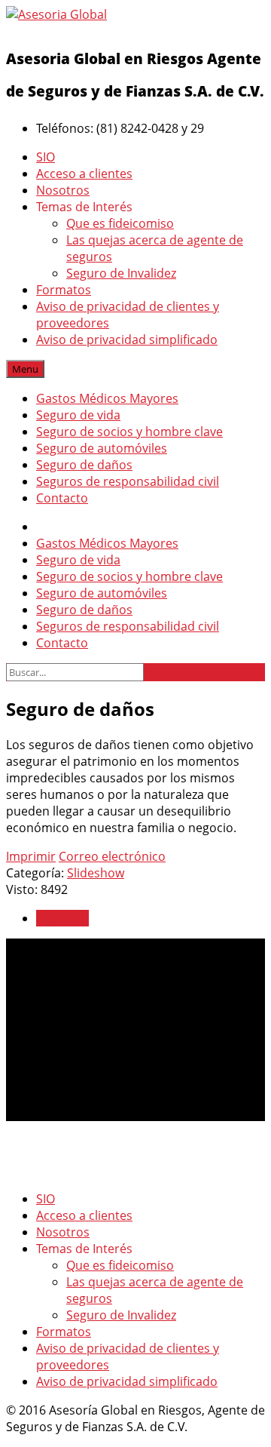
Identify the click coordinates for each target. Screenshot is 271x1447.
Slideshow (95, 873)
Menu (25, 369)
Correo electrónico (112, 856)
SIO (45, 157)
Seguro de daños (84, 464)
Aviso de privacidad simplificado (127, 339)
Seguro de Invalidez (121, 273)
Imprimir (31, 856)
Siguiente (62, 918)
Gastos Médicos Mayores (107, 398)
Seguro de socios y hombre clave (129, 431)
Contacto (62, 498)
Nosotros (63, 190)
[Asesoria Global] (56, 14)
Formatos (63, 289)
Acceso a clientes (84, 173)
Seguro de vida (78, 415)
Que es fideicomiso (120, 223)
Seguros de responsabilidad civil (127, 481)
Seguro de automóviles (101, 448)
